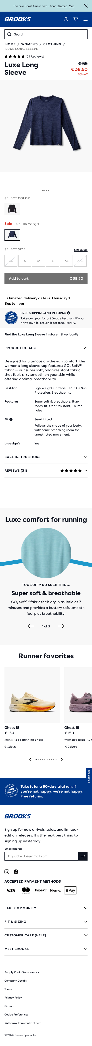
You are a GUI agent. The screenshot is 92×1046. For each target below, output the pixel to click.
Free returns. (32, 796)
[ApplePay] (70, 890)
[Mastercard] (25, 890)
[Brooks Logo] (46, 817)
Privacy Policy (13, 997)
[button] (46, 126)
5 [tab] (44, 759)
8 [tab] (51, 759)
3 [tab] (40, 759)
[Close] (86, 6)
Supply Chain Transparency (21, 972)
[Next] (61, 626)
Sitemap (9, 1006)
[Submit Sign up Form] (83, 856)
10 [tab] (55, 759)
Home (10, 44)
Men (71, 6)
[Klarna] (55, 890)
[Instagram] (6, 871)
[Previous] (30, 626)
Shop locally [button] (70, 334)
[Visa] (10, 890)
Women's (29, 44)
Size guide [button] (81, 249)
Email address (13, 848)
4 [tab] (42, 759)
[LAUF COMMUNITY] (46, 908)
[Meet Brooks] (46, 949)
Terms (8, 989)
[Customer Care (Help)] (46, 935)
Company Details (15, 980)
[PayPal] (40, 890)
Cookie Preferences (16, 1014)
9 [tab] (53, 759)
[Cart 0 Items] (75, 19)
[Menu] (85, 19)
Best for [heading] (10, 388)
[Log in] (66, 19)
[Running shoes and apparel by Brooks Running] (17, 19)
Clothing (52, 44)
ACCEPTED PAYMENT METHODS (32, 881)
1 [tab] (36, 759)
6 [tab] (46, 759)
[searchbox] (49, 34)
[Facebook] (16, 871)
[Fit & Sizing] (46, 921)
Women (62, 6)
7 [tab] (49, 759)
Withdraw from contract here (22, 1023)
